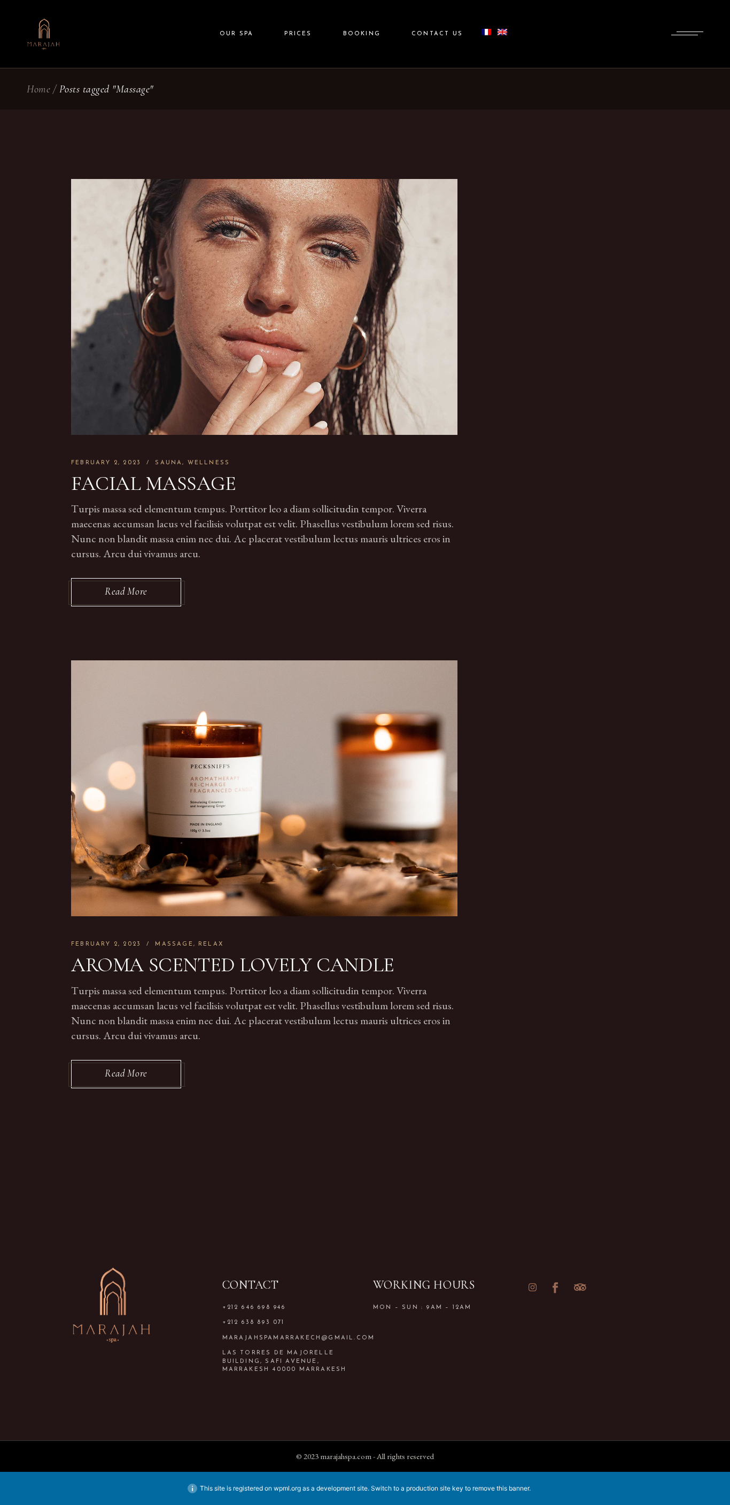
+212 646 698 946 (254, 1308)
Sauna (168, 463)
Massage (174, 944)
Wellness (209, 463)
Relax (210, 944)
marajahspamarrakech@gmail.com (290, 1338)
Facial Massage (153, 483)
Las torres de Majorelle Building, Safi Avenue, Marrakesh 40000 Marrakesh (284, 1361)
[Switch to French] (486, 34)
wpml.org (287, 1488)
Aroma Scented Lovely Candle (232, 965)
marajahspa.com (345, 1456)
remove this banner (500, 1488)
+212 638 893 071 (253, 1322)
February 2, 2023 (106, 463)
